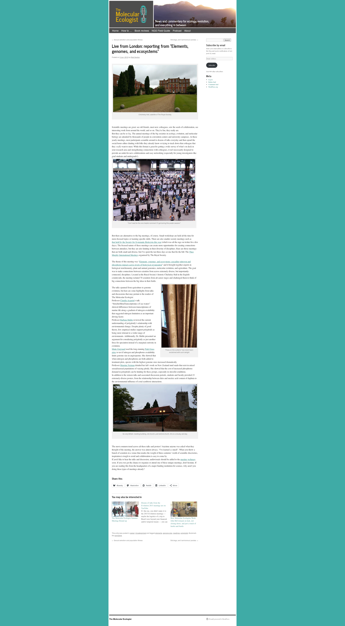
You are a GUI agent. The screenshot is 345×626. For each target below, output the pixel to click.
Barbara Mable (126, 319)
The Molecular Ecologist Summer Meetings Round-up (125, 519)
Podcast (177, 30)
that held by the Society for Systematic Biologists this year (136, 242)
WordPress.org (213, 87)
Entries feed (212, 82)
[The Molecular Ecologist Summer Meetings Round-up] (125, 509)
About (187, 30)
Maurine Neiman (127, 365)
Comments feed (213, 84)
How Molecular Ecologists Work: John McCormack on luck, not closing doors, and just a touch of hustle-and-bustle (183, 522)
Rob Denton (135, 57)
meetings (176, 533)
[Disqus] (155, 575)
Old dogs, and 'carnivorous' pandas (184, 39)
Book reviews (142, 30)
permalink (118, 535)
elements (158, 533)
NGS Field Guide (161, 30)
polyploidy (184, 533)
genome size (167, 533)
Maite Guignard (118, 349)
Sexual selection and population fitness (127, 39)
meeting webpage (187, 459)
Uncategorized (140, 533)
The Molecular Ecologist (120, 619)
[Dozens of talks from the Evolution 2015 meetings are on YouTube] (156, 512)
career (132, 533)
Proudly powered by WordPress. (219, 619)
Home (115, 30)
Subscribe (212, 65)
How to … (126, 30)
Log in (210, 79)
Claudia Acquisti (127, 300)
